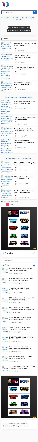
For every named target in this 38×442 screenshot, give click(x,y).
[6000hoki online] (24, 243)
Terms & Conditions (21, 423)
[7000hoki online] (13, 228)
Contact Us (12, 423)
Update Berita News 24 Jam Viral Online (19, 159)
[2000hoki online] (24, 236)
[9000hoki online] (24, 228)
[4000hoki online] (13, 243)
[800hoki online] (13, 236)
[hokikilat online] (24, 213)
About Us (5, 423)
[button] (4, 26)
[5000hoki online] (24, 221)
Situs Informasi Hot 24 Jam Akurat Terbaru (19, 97)
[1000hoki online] (13, 221)
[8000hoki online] (13, 213)
